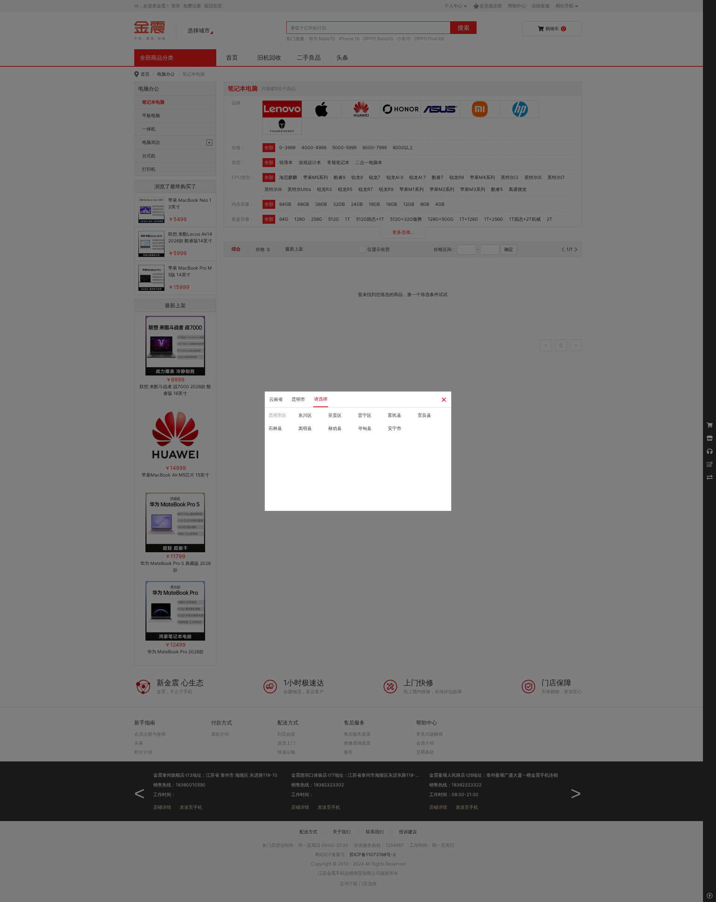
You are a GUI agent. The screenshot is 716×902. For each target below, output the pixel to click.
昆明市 (298, 399)
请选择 (320, 399)
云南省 (276, 399)
